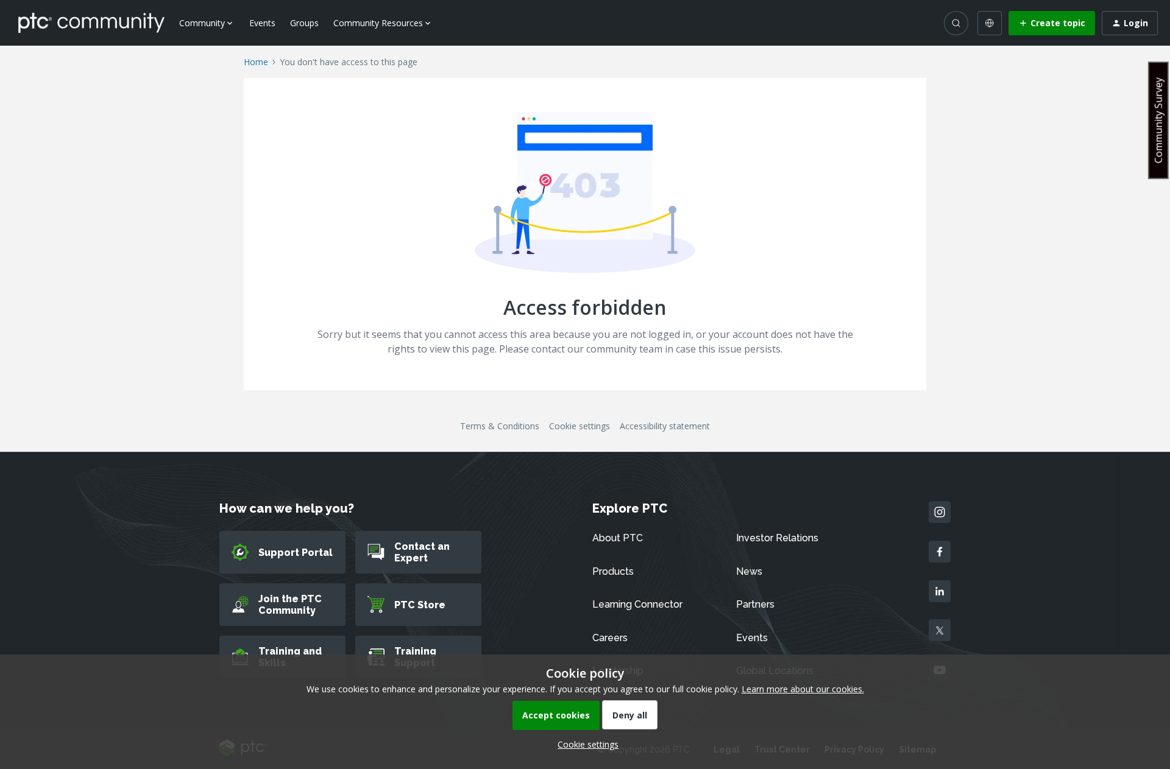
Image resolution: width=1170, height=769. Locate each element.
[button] (1052, 23)
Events (262, 23)
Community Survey (1158, 120)
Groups (304, 23)
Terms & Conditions (499, 426)
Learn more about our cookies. (803, 689)
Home (256, 62)
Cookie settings (579, 426)
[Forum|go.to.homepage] (91, 22)
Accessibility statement (665, 426)
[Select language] (989, 23)
